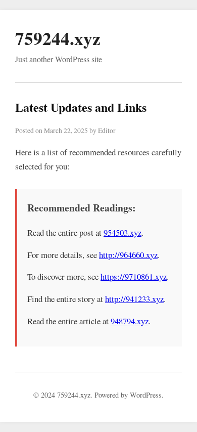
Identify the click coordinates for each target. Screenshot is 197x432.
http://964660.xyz (128, 255)
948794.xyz (130, 321)
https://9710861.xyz (134, 276)
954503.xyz (122, 232)
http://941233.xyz (134, 299)
